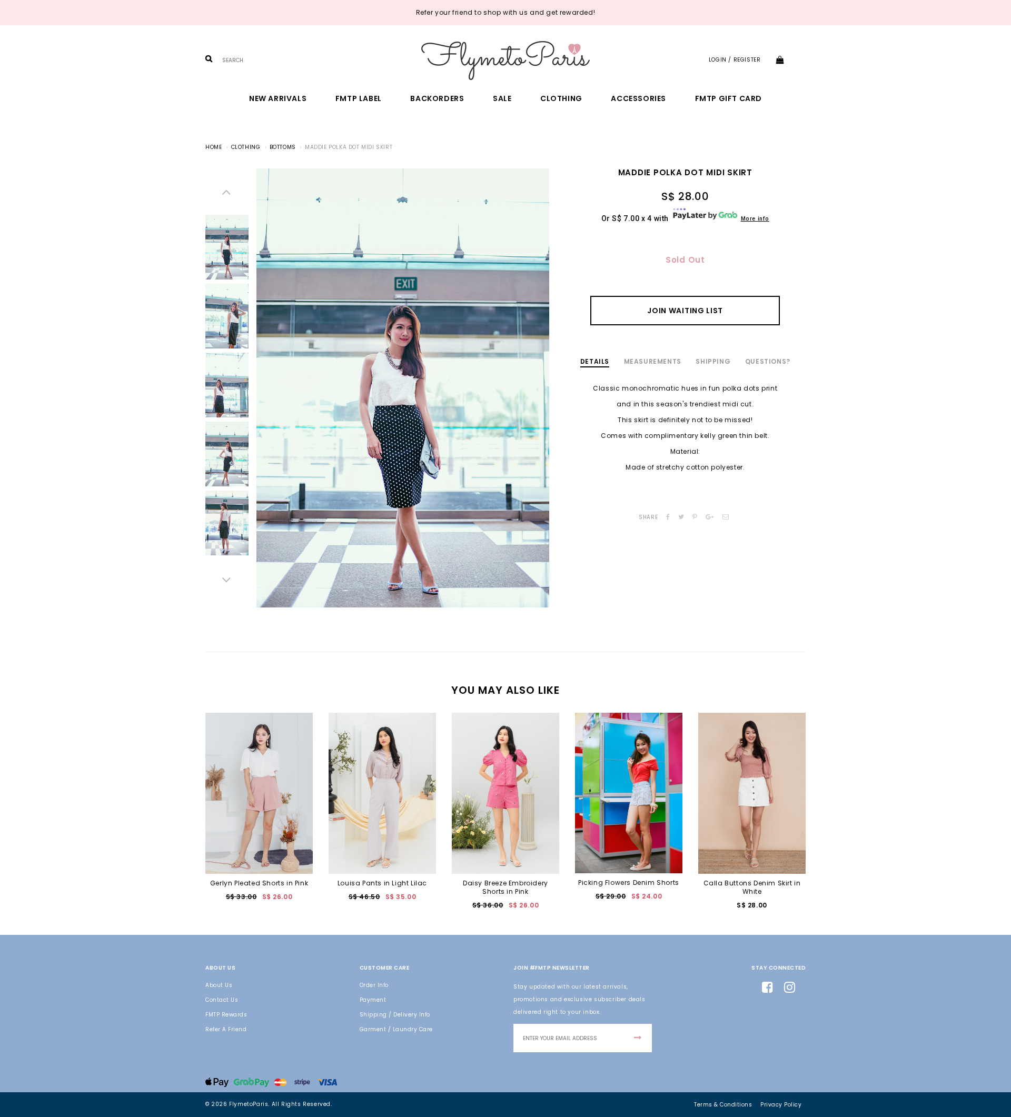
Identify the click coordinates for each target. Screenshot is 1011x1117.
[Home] (505, 60)
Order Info (374, 985)
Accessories (638, 98)
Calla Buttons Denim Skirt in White (752, 887)
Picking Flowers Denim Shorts (628, 882)
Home (213, 147)
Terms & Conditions (723, 1105)
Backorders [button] (437, 98)
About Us (218, 985)
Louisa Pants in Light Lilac (382, 883)
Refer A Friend (225, 1029)
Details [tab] (594, 361)
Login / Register (735, 60)
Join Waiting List (685, 310)
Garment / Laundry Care (396, 1029)
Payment (373, 1000)
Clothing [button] (561, 98)
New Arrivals (277, 98)
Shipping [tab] (713, 361)
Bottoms (283, 147)
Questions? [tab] (767, 361)
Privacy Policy (780, 1105)
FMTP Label (358, 98)
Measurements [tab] (652, 361)
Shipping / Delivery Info (395, 1015)
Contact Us (221, 1000)
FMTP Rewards (226, 1015)
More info (755, 218)
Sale (502, 98)
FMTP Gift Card (728, 98)
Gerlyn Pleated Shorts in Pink (259, 883)
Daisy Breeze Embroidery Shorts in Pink (505, 887)
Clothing (246, 147)
